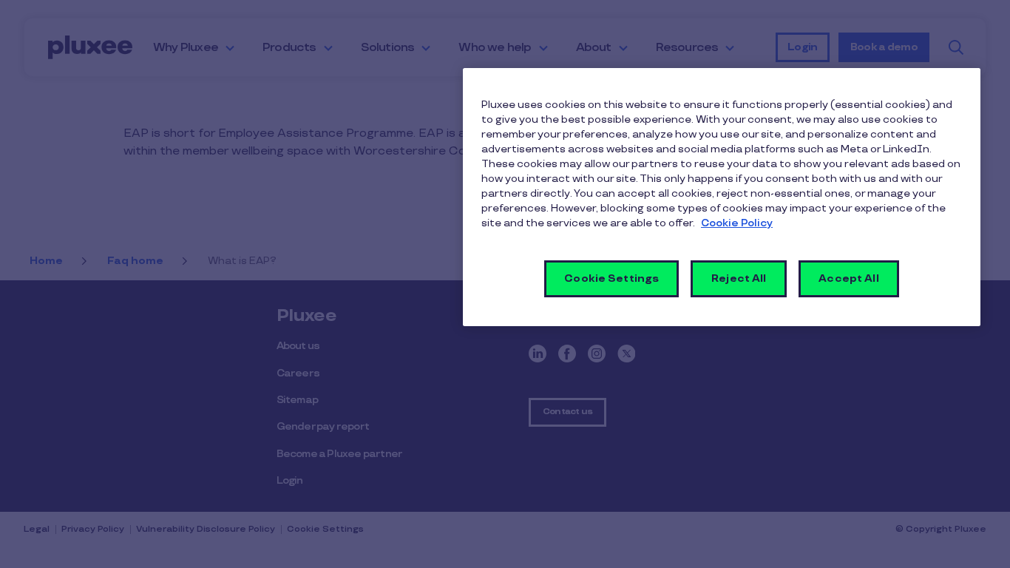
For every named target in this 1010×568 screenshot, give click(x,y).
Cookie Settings (611, 278)
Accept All (848, 278)
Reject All (738, 278)
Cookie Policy (737, 223)
